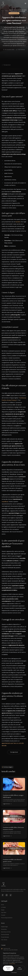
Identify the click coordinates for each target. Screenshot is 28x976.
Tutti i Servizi (4, 939)
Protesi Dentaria (5, 937)
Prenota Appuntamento (6, 917)
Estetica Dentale (5, 934)
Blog (6, 10)
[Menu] (25, 3)
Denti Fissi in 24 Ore (6, 932)
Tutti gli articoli (6, 65)
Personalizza (14, 972)
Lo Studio (3, 907)
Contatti (3, 915)
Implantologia (4, 926)
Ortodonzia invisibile (14, 13)
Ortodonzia (4, 929)
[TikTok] (10, 895)
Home (2, 10)
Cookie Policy (12, 963)
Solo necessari (19, 968)
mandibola (5, 501)
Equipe (2, 910)
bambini (18, 222)
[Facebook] (2, 895)
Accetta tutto (8, 968)
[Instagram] (6, 895)
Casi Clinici (3, 912)
